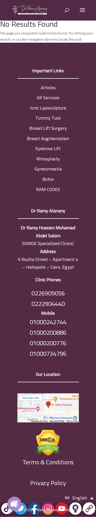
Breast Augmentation (48, 138)
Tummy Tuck (48, 118)
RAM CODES (48, 189)
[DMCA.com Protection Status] (48, 441)
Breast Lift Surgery (48, 128)
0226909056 (48, 293)
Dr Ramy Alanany (46, 509)
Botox (48, 179)
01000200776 (48, 343)
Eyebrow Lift (48, 148)
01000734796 (48, 353)
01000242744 (48, 322)
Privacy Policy (48, 483)
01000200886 (48, 332)
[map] (48, 409)
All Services (48, 97)
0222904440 (48, 304)
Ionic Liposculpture (48, 108)
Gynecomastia (48, 169)
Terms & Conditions (48, 462)
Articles (48, 87)
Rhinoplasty (48, 159)
